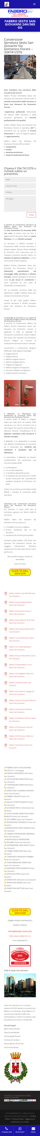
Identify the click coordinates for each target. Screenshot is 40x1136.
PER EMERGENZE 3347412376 (20, 931)
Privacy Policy (18, 1119)
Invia (31, 214)
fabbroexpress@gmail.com (20, 936)
